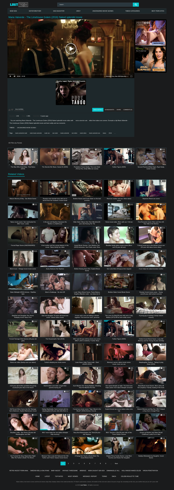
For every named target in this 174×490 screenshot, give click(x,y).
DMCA (114, 476)
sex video (74, 133)
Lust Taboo (83, 485)
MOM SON (13, 11)
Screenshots (109, 109)
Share (119, 109)
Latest (47, 476)
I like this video (9, 110)
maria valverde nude (82, 120)
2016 (110, 133)
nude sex (47, 133)
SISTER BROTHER (35, 11)
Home (37, 476)
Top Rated (59, 476)
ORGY (78, 11)
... (114, 133)
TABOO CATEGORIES (132, 11)
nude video (83, 133)
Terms (104, 476)
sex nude (55, 133)
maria (104, 133)
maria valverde (64, 133)
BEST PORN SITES (158, 11)
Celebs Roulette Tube (130, 476)
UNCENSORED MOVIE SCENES (102, 11)
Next (116, 463)
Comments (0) (127, 109)
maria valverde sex (94, 133)
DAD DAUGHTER (58, 11)
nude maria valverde (36, 133)
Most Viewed (73, 476)
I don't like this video (12, 110)
